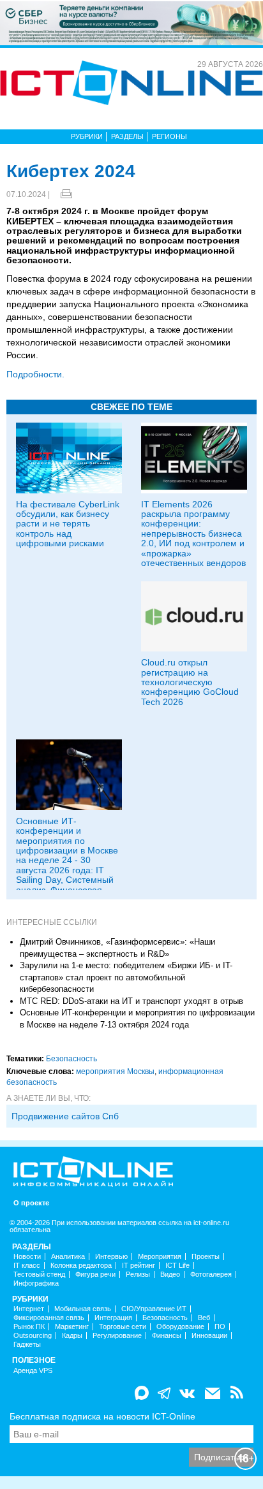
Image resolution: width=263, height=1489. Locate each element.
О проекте (31, 1203)
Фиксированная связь (48, 1317)
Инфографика (36, 1283)
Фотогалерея (211, 1274)
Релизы (138, 1274)
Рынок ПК (29, 1326)
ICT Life (177, 1265)
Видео (170, 1274)
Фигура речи (95, 1274)
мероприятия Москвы (115, 1071)
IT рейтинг (138, 1265)
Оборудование (180, 1326)
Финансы (166, 1335)
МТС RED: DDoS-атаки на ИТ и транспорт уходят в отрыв (131, 1001)
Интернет (28, 1308)
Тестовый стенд (39, 1274)
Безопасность (71, 1058)
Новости (27, 1256)
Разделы (127, 136)
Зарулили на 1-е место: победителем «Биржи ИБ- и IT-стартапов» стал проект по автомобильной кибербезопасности (126, 977)
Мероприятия (159, 1256)
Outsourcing (32, 1335)
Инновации (209, 1335)
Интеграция (113, 1317)
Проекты (206, 1256)
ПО (219, 1326)
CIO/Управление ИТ (153, 1308)
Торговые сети (122, 1326)
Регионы (169, 136)
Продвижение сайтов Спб (65, 1116)
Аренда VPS (32, 1370)
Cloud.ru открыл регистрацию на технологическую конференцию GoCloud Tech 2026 (190, 682)
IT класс (26, 1265)
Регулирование (117, 1335)
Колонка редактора (81, 1265)
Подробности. (35, 374)
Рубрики (87, 136)
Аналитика (68, 1256)
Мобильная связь (82, 1308)
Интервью (111, 1256)
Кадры (72, 1335)
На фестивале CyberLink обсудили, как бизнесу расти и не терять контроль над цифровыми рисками (67, 524)
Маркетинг (72, 1326)
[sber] (131, 22)
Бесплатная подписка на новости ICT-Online (102, 1416)
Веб (204, 1317)
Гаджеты (27, 1344)
